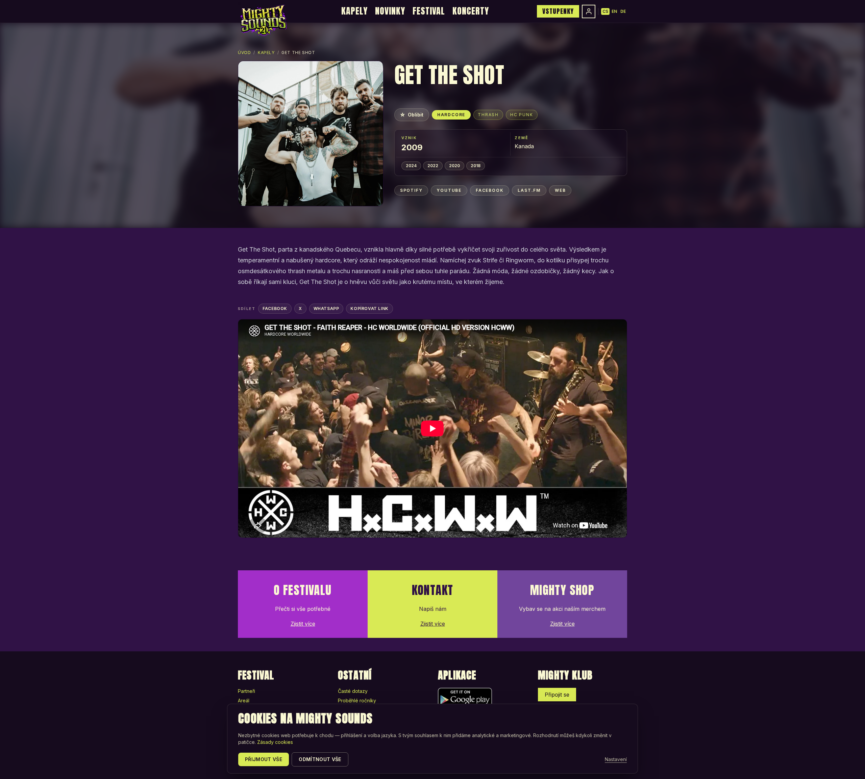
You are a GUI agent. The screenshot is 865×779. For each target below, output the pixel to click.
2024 (411, 165)
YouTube (449, 190)
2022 (432, 165)
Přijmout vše (263, 759)
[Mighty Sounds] (263, 20)
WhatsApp (326, 308)
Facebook (489, 190)
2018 (475, 165)
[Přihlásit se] (588, 11)
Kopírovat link (369, 308)
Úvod (244, 52)
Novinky (390, 11)
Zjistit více (303, 623)
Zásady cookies (275, 742)
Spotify (411, 190)
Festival (429, 11)
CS (605, 11)
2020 (454, 165)
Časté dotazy (353, 691)
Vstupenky (558, 11)
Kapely (354, 11)
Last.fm (529, 190)
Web (560, 190)
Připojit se (557, 694)
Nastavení (616, 759)
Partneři (246, 691)
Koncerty (470, 11)
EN (614, 11)
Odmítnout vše (320, 759)
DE (623, 11)
